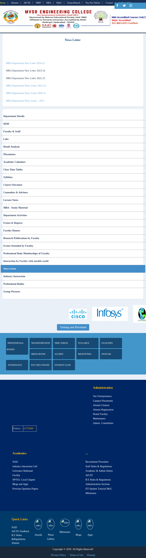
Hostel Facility (100, 414)
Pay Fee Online (93, 2)
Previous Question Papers (25, 488)
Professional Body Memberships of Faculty (26, 253)
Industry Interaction (14, 276)
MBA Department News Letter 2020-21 (26, 93)
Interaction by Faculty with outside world (25, 261)
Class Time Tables (13, 169)
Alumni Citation (101, 405)
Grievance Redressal (22, 471)
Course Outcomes (12, 185)
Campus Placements (103, 400)
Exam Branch (73, 2)
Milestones (90, 493)
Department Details (13, 116)
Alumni (14, 2)
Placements (9, 154)
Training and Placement (73, 327)
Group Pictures (11, 291)
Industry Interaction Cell (24, 466)
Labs (6, 139)
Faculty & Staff (11, 131)
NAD (15, 461)
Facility (16, 475)
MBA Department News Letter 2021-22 (26, 85)
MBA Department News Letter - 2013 (25, 100)
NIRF (38, 2)
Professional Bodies (13, 284)
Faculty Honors (11, 230)
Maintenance (99, 418)
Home (3, 2)
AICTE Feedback (20, 531)
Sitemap (91, 555)
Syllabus (7, 177)
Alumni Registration (103, 409)
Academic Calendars (14, 162)
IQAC (59, 2)
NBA (48, 2)
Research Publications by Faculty (21, 238)
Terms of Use (76, 555)
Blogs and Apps (20, 484)
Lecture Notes (10, 200)
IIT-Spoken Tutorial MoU (98, 488)
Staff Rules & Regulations (98, 466)
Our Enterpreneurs (102, 396)
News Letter (9, 268)
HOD (6, 124)
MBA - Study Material (15, 207)
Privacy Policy (58, 555)
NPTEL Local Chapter (23, 479)
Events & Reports (12, 223)
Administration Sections (97, 484)
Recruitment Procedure (97, 461)
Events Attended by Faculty (18, 246)
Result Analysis (11, 146)
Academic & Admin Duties (99, 471)
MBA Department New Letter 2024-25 (25, 63)
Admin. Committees (103, 423)
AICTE (27, 2)
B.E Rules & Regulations (98, 479)
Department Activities (15, 215)
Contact (109, 2)
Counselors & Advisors (15, 192)
